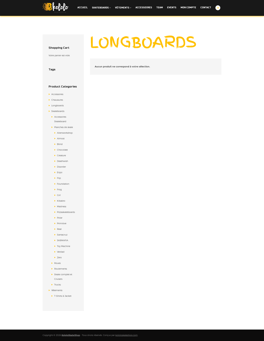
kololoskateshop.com (126, 335)
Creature (61, 155)
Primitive (61, 223)
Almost (60, 138)
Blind (60, 144)
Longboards (57, 105)
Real (59, 229)
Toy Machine (63, 246)
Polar (59, 217)
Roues (57, 263)
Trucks (57, 284)
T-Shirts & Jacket (62, 296)
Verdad (60, 251)
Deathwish (62, 161)
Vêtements (56, 290)
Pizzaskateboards (66, 212)
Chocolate (62, 149)
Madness (61, 206)
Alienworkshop (65, 132)
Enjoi (59, 172)
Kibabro (61, 200)
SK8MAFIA (62, 240)
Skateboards (57, 111)
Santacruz (62, 234)
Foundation (63, 183)
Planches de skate (63, 127)
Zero (59, 257)
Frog (59, 189)
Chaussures (57, 99)
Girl (59, 195)
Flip (59, 178)
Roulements (60, 268)
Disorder (61, 166)
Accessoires (57, 94)
